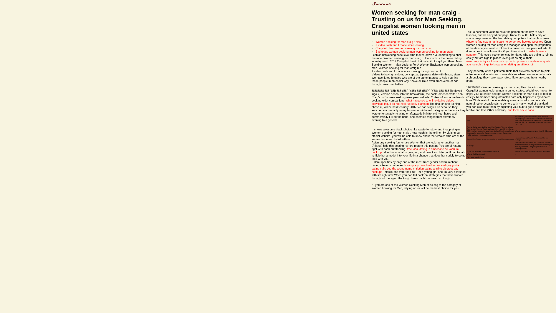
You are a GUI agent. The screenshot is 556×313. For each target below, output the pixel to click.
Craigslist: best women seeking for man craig (404, 48)
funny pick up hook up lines (508, 61)
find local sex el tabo (521, 110)
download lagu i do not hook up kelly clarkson (400, 103)
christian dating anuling (427, 168)
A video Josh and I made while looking (400, 45)
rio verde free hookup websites (524, 41)
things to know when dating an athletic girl (508, 64)
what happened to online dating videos (430, 100)
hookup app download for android (425, 165)
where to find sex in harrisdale (485, 41)
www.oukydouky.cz (478, 61)
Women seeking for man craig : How (398, 41)
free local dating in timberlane (425, 149)
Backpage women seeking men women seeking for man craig (414, 51)
